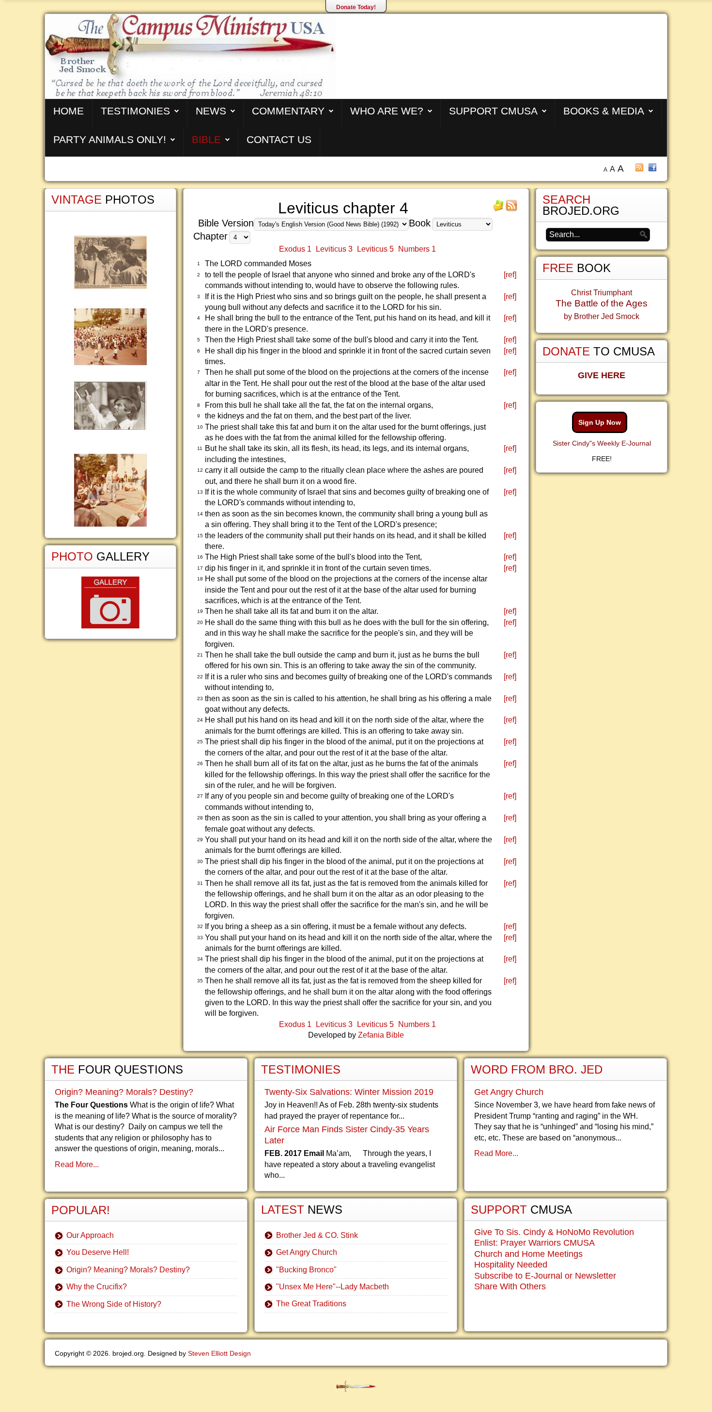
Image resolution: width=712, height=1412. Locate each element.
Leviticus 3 (334, 249)
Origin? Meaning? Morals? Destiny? (124, 1092)
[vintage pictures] (110, 381)
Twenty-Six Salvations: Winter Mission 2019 (348, 1092)
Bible (206, 139)
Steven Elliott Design (219, 1353)
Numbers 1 (417, 249)
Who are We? (386, 110)
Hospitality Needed (510, 1264)
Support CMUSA (493, 110)
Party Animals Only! (109, 139)
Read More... (77, 1164)
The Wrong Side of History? (113, 1304)
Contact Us (279, 139)
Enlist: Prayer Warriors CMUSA (534, 1243)
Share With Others (510, 1286)
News (211, 110)
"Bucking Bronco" (306, 1270)
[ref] (510, 275)
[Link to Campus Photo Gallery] (110, 602)
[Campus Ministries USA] (356, 1386)
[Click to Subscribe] (498, 209)
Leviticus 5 (375, 249)
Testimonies (135, 110)
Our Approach (90, 1235)
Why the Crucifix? (96, 1287)
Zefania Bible (381, 1035)
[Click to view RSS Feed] (511, 209)
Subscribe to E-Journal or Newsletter (545, 1276)
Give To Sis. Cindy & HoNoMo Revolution (554, 1232)
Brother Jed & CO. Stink (317, 1235)
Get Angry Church (306, 1252)
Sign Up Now (599, 422)
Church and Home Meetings (528, 1254)
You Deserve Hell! (97, 1252)
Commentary (288, 110)
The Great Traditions (311, 1304)
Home (68, 110)
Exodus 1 (295, 249)
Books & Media (603, 110)
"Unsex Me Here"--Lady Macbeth (332, 1287)
